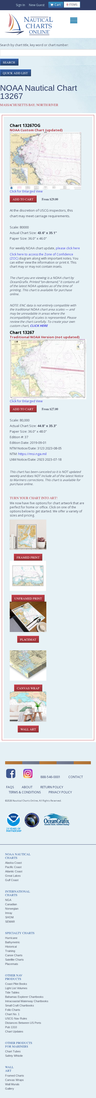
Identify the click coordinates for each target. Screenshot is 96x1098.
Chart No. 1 (12, 1014)
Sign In (20, 5)
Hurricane (11, 937)
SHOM (9, 917)
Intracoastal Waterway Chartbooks (26, 1001)
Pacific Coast (13, 867)
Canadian (11, 904)
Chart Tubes (13, 1051)
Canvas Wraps (14, 1079)
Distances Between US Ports (23, 1022)
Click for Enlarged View (26, 191)
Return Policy (51, 787)
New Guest (37, 5)
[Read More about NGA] (32, 820)
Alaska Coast (13, 862)
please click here (68, 248)
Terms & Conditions (25, 792)
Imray (8, 912)
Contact (75, 777)
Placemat (28, 639)
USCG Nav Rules (16, 1018)
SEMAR (10, 921)
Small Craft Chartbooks (19, 1005)
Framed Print (28, 557)
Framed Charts (14, 1075)
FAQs (10, 787)
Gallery (9, 1088)
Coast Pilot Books (16, 983)
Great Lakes (13, 875)
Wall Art (28, 729)
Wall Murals (12, 1084)
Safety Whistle (14, 1055)
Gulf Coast (11, 880)
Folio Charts (12, 1009)
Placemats (11, 963)
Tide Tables (12, 992)
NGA (8, 899)
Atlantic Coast (13, 871)
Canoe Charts (14, 955)
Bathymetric (12, 942)
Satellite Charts (14, 959)
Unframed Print (28, 598)
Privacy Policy (60, 792)
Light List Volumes (16, 988)
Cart (57, 5)
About (27, 787)
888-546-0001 (50, 777)
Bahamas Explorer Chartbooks (24, 996)
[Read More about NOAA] (14, 822)
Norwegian (11, 908)
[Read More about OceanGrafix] (56, 820)
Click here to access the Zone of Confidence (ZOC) (41, 256)
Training (10, 950)
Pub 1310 (11, 1027)
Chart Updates (14, 1031)
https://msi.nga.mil (32, 453)
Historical (11, 946)
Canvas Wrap (28, 688)
